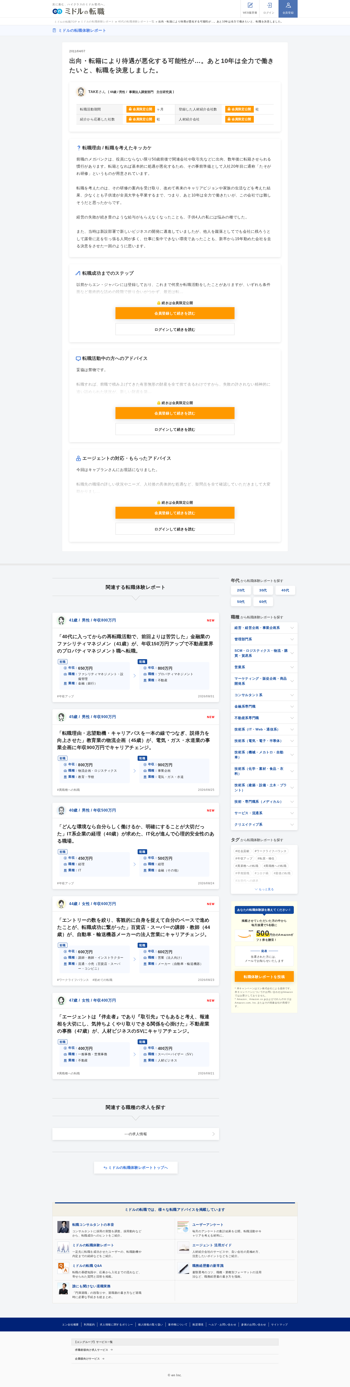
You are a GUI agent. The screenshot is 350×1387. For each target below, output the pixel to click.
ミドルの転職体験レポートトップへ (138, 1167)
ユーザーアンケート (208, 1225)
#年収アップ (65, 696)
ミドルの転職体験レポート (82, 30)
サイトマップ (279, 1324)
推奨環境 (198, 1324)
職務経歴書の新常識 (208, 1266)
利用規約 (89, 1324)
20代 (241, 590)
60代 (263, 602)
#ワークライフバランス (73, 980)
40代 (285, 590)
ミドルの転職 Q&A (87, 1266)
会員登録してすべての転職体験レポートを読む (175, 1380)
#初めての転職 (102, 980)
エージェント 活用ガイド (212, 1245)
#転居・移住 (266, 858)
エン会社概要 (70, 1324)
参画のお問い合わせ (253, 1324)
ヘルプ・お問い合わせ (222, 1324)
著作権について (177, 1324)
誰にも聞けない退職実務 (91, 1286)
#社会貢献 (242, 851)
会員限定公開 (142, 109)
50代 (241, 602)
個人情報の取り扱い (150, 1324)
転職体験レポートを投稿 (264, 977)
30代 (263, 590)
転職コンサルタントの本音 (93, 1225)
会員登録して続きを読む (175, 313)
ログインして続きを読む (175, 329)
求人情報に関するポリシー (116, 1324)
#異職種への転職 (68, 790)
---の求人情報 (136, 1134)
